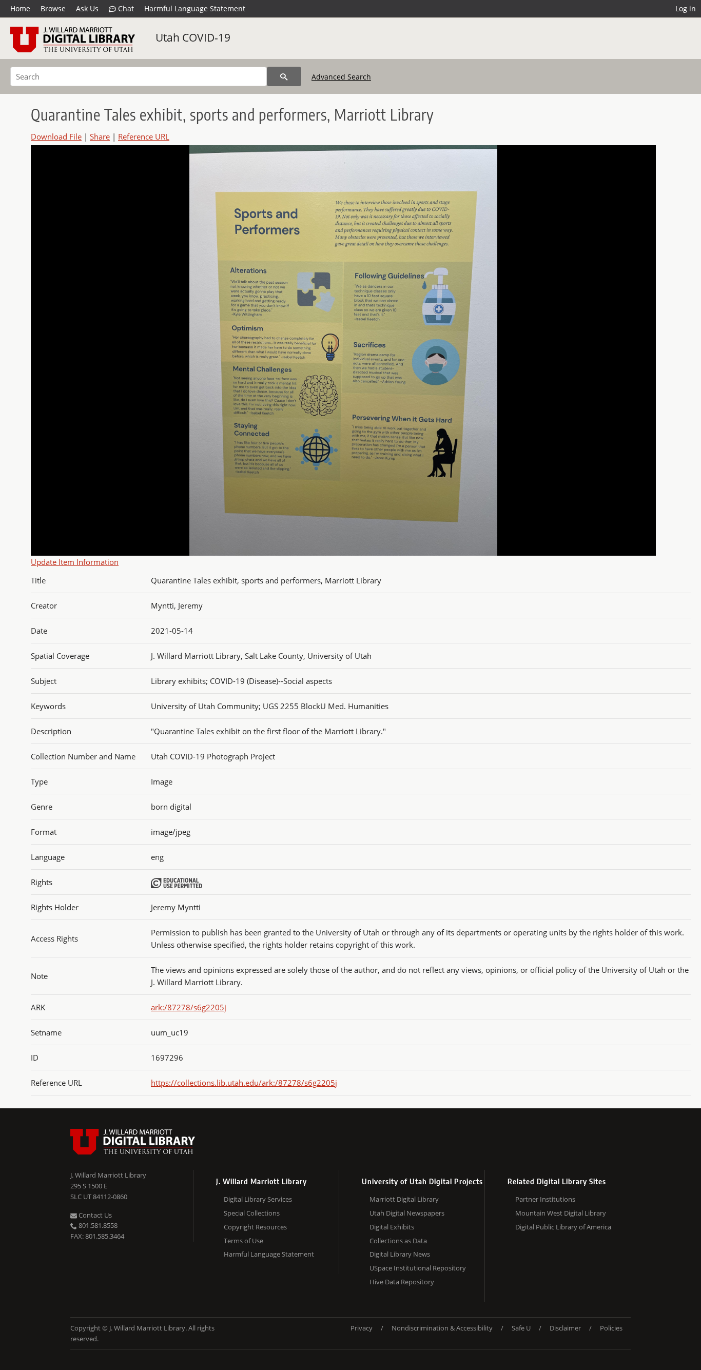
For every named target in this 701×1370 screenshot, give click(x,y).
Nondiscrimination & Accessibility (442, 1328)
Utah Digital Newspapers (406, 1213)
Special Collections (252, 1213)
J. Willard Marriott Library (108, 1175)
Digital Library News (399, 1254)
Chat (125, 8)
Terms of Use (243, 1240)
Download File (56, 136)
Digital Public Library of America (563, 1226)
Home (20, 8)
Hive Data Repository (401, 1281)
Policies (611, 1328)
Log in (685, 8)
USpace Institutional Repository (417, 1268)
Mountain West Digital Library (560, 1213)
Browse (53, 8)
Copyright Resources (255, 1226)
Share (100, 136)
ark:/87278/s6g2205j (188, 1007)
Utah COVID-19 (192, 37)
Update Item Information (75, 562)
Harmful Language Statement (194, 8)
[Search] (284, 76)
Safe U (521, 1328)
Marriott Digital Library (404, 1199)
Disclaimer (565, 1328)
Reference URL (143, 136)
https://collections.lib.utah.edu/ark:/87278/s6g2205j (244, 1083)
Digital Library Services (258, 1199)
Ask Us (87, 8)
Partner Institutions (545, 1199)
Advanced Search (341, 77)
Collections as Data (398, 1240)
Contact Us (94, 1215)
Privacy (361, 1328)
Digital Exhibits (391, 1226)
